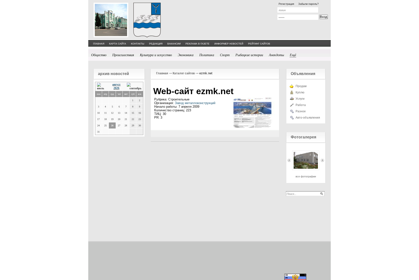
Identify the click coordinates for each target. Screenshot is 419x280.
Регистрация (286, 3)
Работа (301, 105)
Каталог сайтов (184, 73)
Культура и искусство (156, 55)
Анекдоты (276, 55)
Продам (301, 86)
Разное (301, 111)
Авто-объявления (308, 117)
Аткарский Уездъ (147, 20)
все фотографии (306, 176)
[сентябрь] (134, 86)
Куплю (300, 92)
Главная (162, 73)
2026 (116, 88)
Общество (98, 55)
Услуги (300, 98)
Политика (206, 55)
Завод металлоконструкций (195, 103)
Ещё (293, 55)
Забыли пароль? (308, 3)
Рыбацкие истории (249, 55)
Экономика (185, 55)
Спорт (225, 55)
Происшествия (123, 55)
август (116, 84)
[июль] (101, 86)
